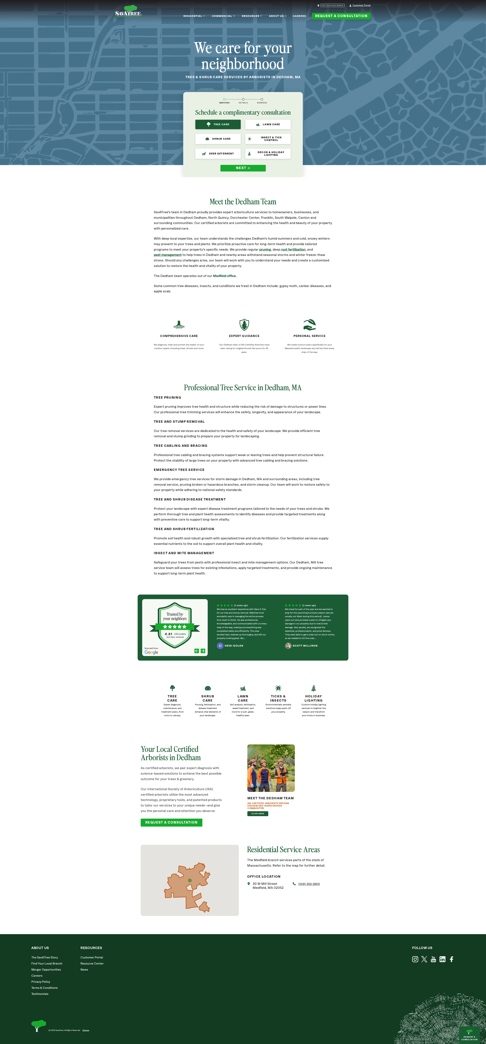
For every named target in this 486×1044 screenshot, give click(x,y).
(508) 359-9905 (309, 884)
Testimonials (39, 994)
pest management (168, 255)
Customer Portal (362, 5)
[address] (262, 99)
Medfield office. (225, 276)
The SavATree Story (44, 957)
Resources (250, 16)
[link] (172, 702)
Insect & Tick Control (271, 139)
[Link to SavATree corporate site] (128, 11)
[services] (224, 99)
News (84, 969)
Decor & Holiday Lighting (271, 153)
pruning (265, 249)
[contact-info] (243, 99)
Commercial (222, 16)
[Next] (203, 651)
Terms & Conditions (44, 988)
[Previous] (196, 651)
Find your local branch (332, 5)
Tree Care (221, 124)
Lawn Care (271, 124)
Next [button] (241, 168)
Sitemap (85, 1030)
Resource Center (92, 963)
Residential (192, 16)
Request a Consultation (341, 16)
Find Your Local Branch (46, 963)
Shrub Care (221, 139)
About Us (276, 16)
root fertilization (293, 249)
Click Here (257, 814)
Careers (299, 16)
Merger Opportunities (46, 969)
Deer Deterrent (221, 153)
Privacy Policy (40, 981)
